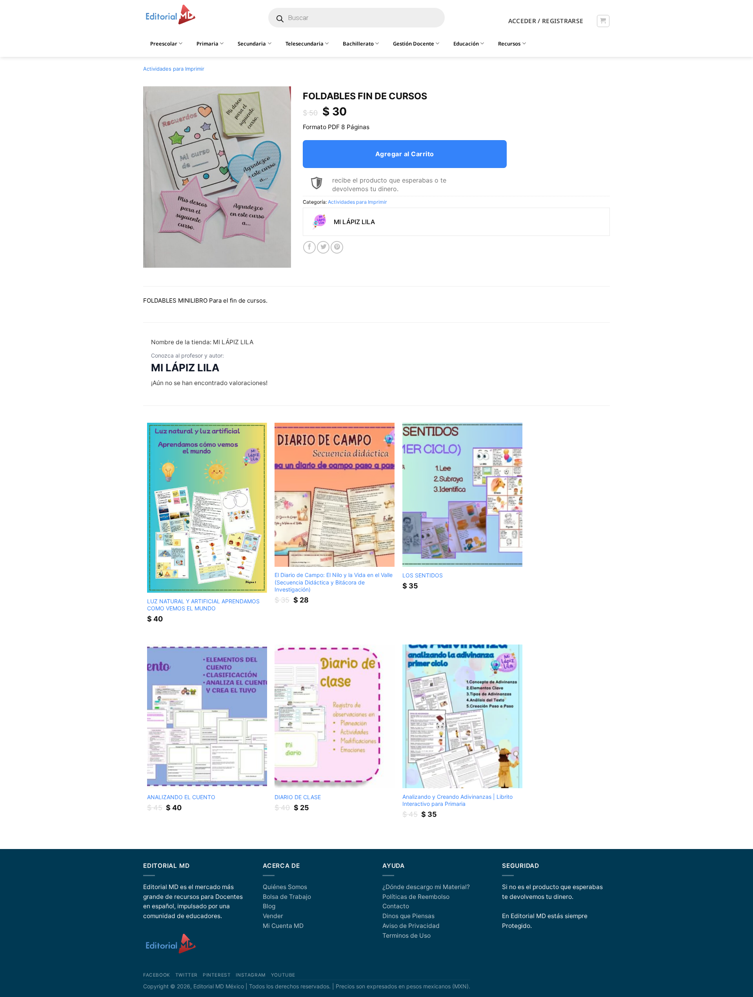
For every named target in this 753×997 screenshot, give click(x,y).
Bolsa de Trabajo (287, 896)
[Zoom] (153, 258)
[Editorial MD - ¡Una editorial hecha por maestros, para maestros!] (170, 15)
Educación (466, 43)
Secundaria (252, 43)
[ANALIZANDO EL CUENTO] (207, 717)
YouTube (283, 975)
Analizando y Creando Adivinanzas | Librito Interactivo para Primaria (457, 800)
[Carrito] (603, 21)
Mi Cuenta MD (283, 925)
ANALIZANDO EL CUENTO (181, 797)
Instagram (251, 975)
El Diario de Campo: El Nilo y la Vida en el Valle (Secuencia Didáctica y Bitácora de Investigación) (334, 582)
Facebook (156, 975)
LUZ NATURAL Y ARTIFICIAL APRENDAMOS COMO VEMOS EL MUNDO (203, 605)
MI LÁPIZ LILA (185, 368)
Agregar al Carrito (404, 154)
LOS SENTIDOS (422, 575)
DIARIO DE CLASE (298, 797)
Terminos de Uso (406, 935)
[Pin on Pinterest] (337, 247)
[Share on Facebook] (309, 247)
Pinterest (217, 975)
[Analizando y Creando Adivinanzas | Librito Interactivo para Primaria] (462, 717)
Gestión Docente (413, 43)
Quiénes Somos (285, 887)
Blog (269, 906)
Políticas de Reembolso (415, 896)
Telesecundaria (305, 43)
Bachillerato (358, 43)
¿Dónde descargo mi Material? (426, 887)
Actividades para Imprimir (173, 69)
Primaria (207, 43)
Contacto (395, 906)
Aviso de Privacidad (411, 925)
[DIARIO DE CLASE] (335, 717)
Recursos (509, 43)
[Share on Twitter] (323, 247)
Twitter (186, 975)
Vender (273, 916)
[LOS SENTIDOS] (462, 495)
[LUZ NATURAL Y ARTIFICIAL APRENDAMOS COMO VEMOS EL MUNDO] (207, 508)
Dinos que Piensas (408, 916)
